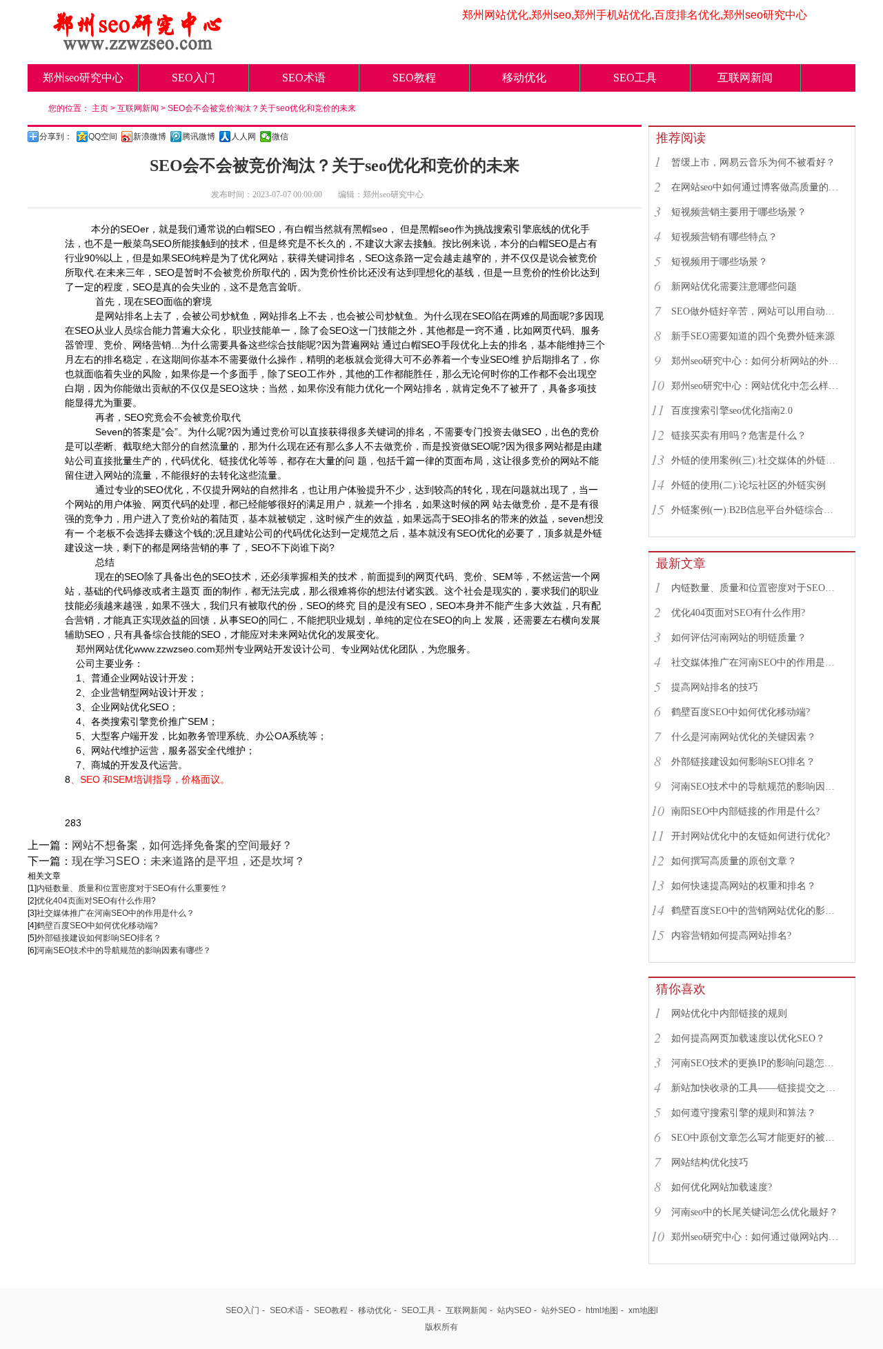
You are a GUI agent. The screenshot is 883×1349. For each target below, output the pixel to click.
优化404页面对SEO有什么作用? (96, 901)
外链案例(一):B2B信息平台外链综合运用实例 (756, 510)
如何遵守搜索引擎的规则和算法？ (743, 1113)
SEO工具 (635, 77)
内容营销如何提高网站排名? (731, 935)
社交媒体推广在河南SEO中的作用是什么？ (116, 913)
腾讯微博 (198, 136)
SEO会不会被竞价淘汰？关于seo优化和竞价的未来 (262, 108)
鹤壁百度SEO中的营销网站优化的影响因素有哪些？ (756, 911)
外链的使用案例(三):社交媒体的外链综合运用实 (756, 460)
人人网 (243, 136)
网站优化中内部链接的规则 (729, 1013)
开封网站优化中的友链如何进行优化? (750, 836)
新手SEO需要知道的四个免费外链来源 (753, 336)
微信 (280, 136)
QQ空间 (102, 136)
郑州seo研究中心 (83, 77)
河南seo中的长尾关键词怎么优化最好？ (754, 1212)
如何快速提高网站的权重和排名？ (743, 886)
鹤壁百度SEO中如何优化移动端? (97, 925)
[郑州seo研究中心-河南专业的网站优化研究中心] (137, 46)
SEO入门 (193, 77)
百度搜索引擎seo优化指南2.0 (732, 411)
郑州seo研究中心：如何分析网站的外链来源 (756, 361)
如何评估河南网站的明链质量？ (738, 637)
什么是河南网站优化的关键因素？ (743, 737)
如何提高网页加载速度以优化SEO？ (748, 1038)
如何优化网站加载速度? (721, 1187)
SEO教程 (414, 77)
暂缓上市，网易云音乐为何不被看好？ (753, 162)
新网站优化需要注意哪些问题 (734, 286)
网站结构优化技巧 (709, 1162)
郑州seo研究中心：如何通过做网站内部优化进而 (756, 1237)
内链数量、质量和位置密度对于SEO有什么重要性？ (132, 888)
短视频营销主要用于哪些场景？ (738, 212)
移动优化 (524, 77)
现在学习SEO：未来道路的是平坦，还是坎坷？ (188, 861)
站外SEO (558, 1310)
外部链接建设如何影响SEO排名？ (99, 938)
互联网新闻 (745, 77)
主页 (100, 108)
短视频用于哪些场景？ (719, 262)
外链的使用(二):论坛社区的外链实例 (748, 485)
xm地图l (643, 1310)
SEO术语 (304, 77)
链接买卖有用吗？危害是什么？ (738, 435)
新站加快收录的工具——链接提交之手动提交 (756, 1088)
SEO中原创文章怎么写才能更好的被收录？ (756, 1137)
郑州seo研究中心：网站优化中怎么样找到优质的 (756, 386)
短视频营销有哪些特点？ (724, 237)
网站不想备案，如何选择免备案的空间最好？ (182, 845)
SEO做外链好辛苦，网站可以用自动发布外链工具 (756, 311)
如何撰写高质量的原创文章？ (734, 861)
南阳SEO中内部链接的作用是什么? (745, 811)
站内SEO (514, 1310)
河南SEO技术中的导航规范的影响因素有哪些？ (124, 950)
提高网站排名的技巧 (714, 687)
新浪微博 (149, 136)
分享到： (55, 136)
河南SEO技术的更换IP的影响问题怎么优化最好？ (756, 1063)
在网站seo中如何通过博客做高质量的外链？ (756, 187)
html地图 (602, 1310)
